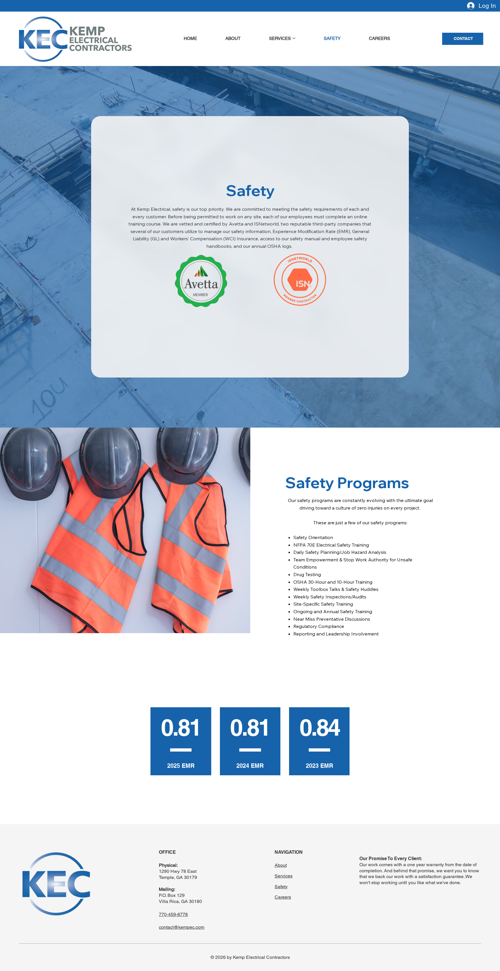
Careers (283, 897)
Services (284, 876)
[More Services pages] (294, 38)
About (281, 865)
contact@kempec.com (181, 927)
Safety (281, 886)
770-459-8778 (173, 914)
